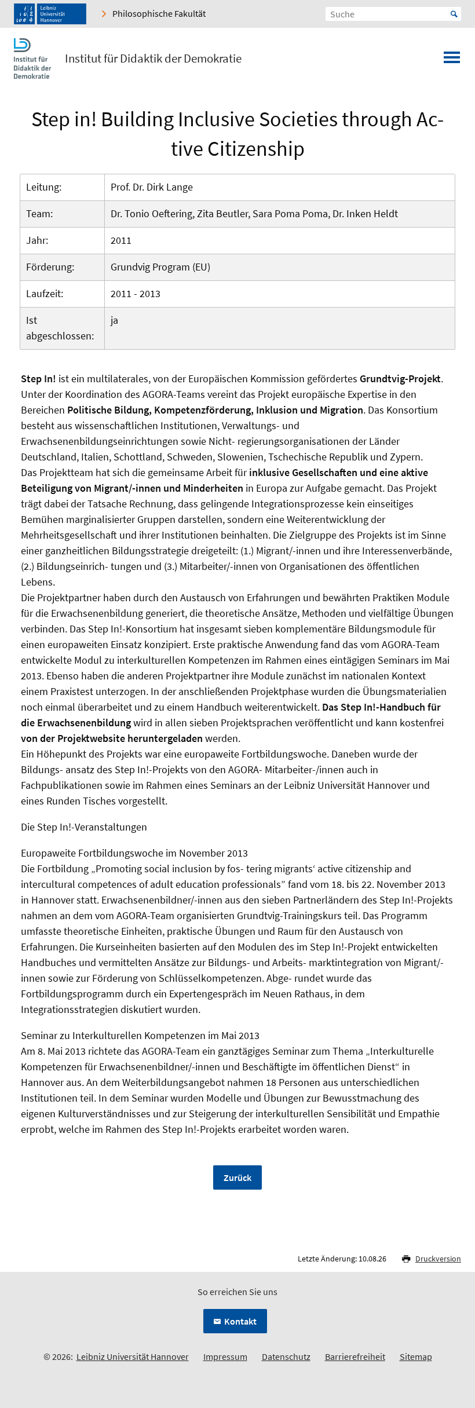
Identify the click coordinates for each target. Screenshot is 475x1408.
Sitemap (416, 1356)
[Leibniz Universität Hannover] (50, 13)
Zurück (237, 1177)
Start (454, 14)
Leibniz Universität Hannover (132, 1356)
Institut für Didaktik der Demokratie (153, 58)
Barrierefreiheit (355, 1356)
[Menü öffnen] (452, 61)
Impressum (225, 1356)
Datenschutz (286, 1356)
